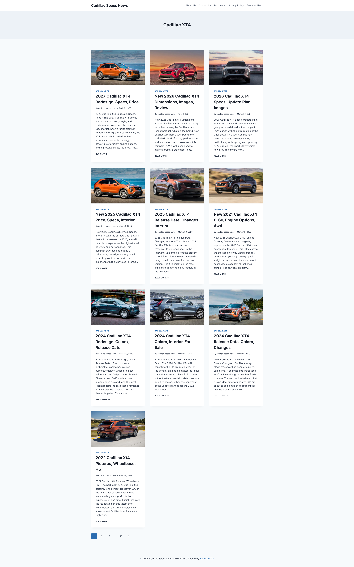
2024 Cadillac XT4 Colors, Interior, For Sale (172, 342)
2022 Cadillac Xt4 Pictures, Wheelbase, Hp (116, 463)
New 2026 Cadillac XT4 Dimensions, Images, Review (177, 102)
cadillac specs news (107, 108)
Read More (103, 154)
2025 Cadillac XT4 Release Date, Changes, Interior (177, 220)
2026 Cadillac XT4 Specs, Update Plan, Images (232, 102)
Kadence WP (207, 558)
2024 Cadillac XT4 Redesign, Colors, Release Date (113, 342)
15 (121, 536)
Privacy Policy (236, 5)
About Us (191, 5)
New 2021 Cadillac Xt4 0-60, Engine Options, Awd (235, 220)
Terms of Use (254, 5)
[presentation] (118, 67)
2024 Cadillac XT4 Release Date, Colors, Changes (234, 342)
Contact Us (205, 5)
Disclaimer (220, 5)
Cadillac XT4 (102, 91)
